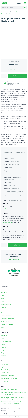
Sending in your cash (7, 324)
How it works (5, 321)
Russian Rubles (16, 12)
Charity (3, 301)
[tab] (7, 152)
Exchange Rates (6, 315)
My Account (4, 364)
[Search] (25, 7)
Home (3, 290)
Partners (3, 344)
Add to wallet (17, 76)
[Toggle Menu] (25, 3)
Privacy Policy (5, 372)
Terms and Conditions (7, 375)
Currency (3, 313)
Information (8, 152)
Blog (2, 295)
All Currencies (4, 12)
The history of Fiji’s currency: (9, 389)
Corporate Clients (6, 304)
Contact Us (4, 381)
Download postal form (7, 318)
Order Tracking (5, 370)
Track (2, 327)
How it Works (20, 152)
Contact (3, 310)
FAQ (2, 298)
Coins (2, 13)
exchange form (7, 222)
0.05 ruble (10, 13)
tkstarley (13, 412)
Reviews (3, 307)
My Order (4, 367)
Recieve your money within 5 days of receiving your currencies (15, 83)
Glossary (3, 355)
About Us (4, 292)
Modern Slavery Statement (9, 378)
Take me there (14, 259)
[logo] (6, 3)
